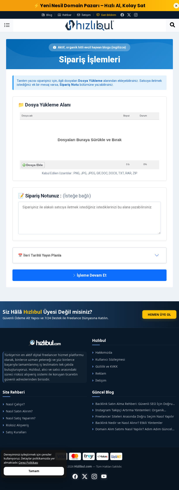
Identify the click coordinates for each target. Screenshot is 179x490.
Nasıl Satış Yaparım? (20, 418)
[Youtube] (104, 476)
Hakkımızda (103, 352)
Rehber (66, 15)
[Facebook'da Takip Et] (75, 476)
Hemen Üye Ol (159, 314)
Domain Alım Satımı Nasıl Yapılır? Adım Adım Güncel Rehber (132, 429)
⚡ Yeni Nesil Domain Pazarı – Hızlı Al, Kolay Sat (90, 5)
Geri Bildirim (108, 15)
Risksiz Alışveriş (17, 425)
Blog (49, 15)
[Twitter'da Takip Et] (84, 476)
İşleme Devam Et (91, 275)
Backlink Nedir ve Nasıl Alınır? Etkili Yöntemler (129, 423)
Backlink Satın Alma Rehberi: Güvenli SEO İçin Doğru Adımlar (132, 404)
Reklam (100, 373)
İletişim (86, 15)
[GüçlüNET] (116, 456)
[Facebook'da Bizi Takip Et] (122, 15)
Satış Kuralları (16, 432)
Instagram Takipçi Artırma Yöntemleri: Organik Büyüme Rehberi (128, 410)
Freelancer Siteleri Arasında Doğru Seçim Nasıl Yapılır (134, 416)
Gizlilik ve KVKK (106, 366)
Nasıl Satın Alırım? (19, 411)
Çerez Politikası (28, 462)
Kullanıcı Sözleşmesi (110, 359)
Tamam (34, 471)
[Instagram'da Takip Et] (136, 15)
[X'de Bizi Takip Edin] (129, 15)
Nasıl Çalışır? (15, 404)
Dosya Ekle (34, 165)
